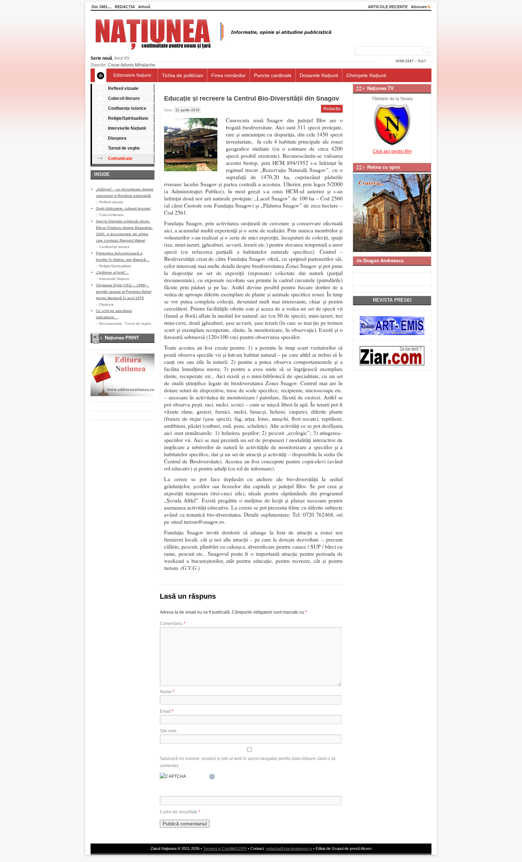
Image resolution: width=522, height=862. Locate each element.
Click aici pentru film (392, 151)
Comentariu (172, 623)
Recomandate (110, 323)
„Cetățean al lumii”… (112, 272)
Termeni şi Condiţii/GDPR (225, 848)
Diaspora (117, 138)
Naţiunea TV (380, 88)
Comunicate (120, 158)
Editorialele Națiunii (132, 75)
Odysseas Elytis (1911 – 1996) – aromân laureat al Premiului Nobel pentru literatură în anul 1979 (123, 291)
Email (167, 711)
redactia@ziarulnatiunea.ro (289, 848)
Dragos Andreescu (383, 260)
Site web (168, 730)
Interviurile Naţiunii (127, 128)
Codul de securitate (178, 811)
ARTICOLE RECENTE (388, 7)
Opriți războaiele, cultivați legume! (123, 208)
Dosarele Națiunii (319, 75)
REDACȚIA (125, 7)
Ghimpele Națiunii (366, 75)
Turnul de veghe (124, 148)
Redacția (332, 108)
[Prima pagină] (100, 75)
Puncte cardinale (273, 75)
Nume (167, 691)
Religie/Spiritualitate (128, 118)
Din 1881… (102, 7)
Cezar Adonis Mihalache (131, 65)
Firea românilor (228, 75)
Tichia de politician (182, 75)
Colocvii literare (124, 98)
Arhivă (144, 7)
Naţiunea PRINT (122, 337)
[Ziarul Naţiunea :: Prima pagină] (212, 51)
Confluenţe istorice (127, 108)
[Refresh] (212, 776)
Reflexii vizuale (123, 88)
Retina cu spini (383, 167)
